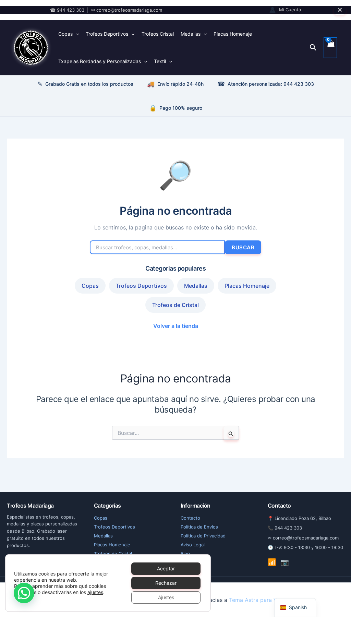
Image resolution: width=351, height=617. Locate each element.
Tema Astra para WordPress (265, 599)
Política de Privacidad (203, 535)
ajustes (95, 592)
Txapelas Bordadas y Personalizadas (99, 61)
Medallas (191, 34)
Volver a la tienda (175, 325)
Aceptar (166, 568)
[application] (76, 34)
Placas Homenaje (233, 34)
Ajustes (166, 597)
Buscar (243, 247)
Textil (160, 61)
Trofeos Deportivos (107, 34)
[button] (313, 48)
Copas (65, 34)
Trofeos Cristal (158, 34)
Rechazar (166, 583)
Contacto (190, 518)
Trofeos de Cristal (175, 304)
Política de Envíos (199, 527)
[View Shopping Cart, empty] (330, 47)
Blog (185, 553)
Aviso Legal (193, 544)
